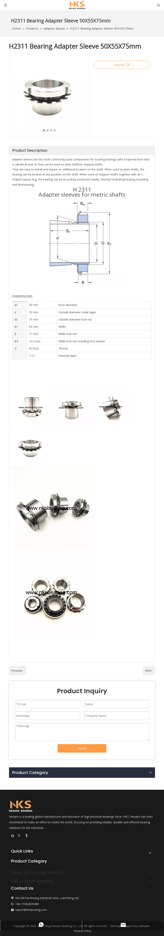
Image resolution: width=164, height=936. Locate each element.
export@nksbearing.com (31, 910)
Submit (82, 748)
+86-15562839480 (27, 904)
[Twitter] (19, 835)
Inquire (119, 65)
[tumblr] (26, 835)
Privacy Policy (82, 931)
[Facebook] (12, 835)
